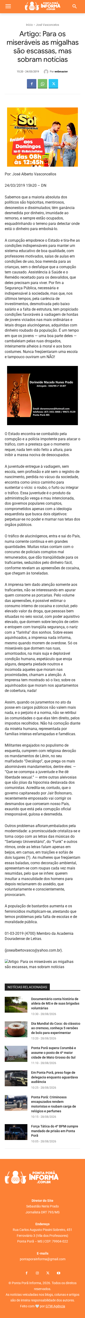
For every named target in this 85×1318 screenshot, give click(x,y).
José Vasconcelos (47, 25)
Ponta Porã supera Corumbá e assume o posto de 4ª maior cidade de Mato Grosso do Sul (53, 1052)
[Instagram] (37, 1273)
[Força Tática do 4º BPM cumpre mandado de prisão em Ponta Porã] (16, 1132)
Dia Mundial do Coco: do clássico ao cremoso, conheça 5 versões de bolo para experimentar (55, 1028)
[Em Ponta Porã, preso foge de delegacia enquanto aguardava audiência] (16, 1078)
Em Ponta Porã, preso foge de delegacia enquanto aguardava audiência (54, 1077)
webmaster (61, 71)
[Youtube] (58, 1273)
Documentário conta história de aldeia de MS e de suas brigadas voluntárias (55, 1003)
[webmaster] (47, 71)
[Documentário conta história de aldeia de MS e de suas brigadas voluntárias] (16, 1005)
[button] (74, 6)
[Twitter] (53, 84)
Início (29, 25)
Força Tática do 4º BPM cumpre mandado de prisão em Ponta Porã (54, 1130)
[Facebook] (31, 84)
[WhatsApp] (42, 84)
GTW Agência (55, 1306)
